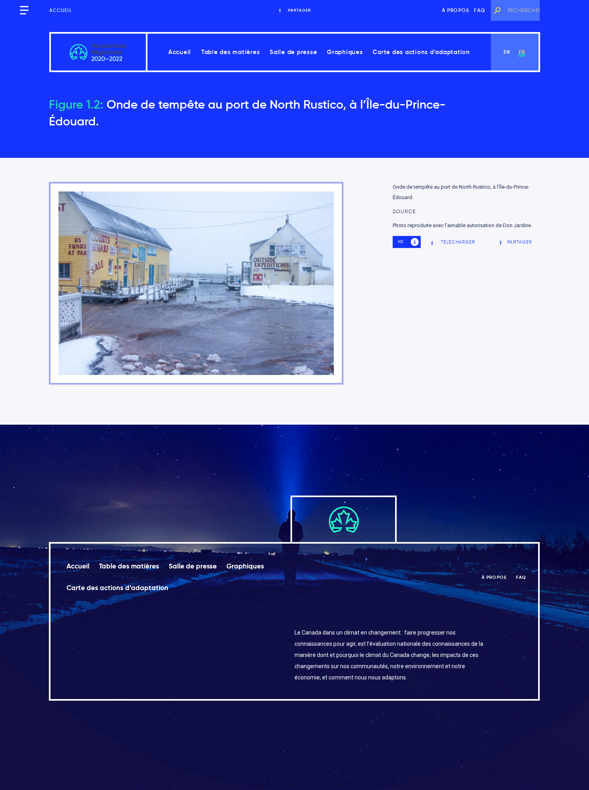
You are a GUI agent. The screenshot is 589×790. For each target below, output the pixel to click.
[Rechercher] (497, 10)
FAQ (479, 10)
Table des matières (230, 52)
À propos (456, 10)
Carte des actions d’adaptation (421, 52)
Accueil (60, 10)
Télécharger (458, 242)
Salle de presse (293, 52)
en (507, 52)
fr (522, 52)
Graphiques (345, 52)
